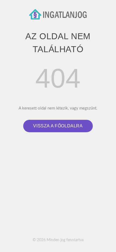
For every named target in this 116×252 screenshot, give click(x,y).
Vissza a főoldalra (58, 126)
